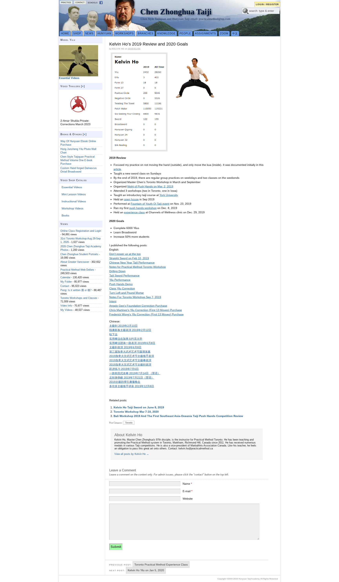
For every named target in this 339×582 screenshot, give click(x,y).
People (185, 33)
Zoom (224, 33)
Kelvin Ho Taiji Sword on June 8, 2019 (139, 407)
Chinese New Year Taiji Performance (132, 262)
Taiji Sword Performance (124, 275)
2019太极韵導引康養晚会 (124, 381)
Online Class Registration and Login (80, 230)
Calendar (65, 277)
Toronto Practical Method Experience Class (161, 564)
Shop (77, 33)
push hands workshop (143, 208)
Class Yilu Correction (122, 288)
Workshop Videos (72, 208)
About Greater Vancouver (74, 261)
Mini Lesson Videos (74, 194)
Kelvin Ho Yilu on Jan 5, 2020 (146, 570)
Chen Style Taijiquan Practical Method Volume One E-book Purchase (77, 160)
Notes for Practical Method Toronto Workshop (137, 266)
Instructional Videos (74, 201)
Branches (145, 33)
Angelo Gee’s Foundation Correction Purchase (138, 305)
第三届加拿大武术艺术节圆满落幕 (129, 351)
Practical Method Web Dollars (77, 269)
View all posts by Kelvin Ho (131, 453)
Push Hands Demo (121, 284)
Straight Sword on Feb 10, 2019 (129, 258)
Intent (112, 301)
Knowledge (166, 33)
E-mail (187, 491)
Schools (93, 3)
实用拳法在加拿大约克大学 (125, 338)
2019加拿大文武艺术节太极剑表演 (130, 364)
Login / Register (267, 4)
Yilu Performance (119, 279)
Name (187, 483)
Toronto (128, 422)
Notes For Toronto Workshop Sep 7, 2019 (135, 297)
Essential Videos (72, 187)
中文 (235, 33)
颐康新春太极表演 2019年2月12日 (130, 330)
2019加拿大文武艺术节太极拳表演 (130, 360)
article (117, 169)
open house (131, 199)
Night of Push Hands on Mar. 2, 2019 (150, 186)
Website (188, 498)
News (89, 33)
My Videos (66, 309)
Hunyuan (104, 33)
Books (65, 215)
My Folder (66, 281)
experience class (134, 212)
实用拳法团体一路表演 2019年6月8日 (132, 343)
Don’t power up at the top (125, 253)
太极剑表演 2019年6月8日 (125, 347)
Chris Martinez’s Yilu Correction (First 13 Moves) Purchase (145, 310)
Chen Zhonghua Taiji (175, 11)
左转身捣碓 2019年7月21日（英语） (131, 377)
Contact (80, 2)
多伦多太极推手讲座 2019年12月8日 (131, 386)
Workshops (124, 33)
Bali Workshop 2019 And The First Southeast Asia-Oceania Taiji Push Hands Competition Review (178, 416)
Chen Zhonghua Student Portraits (79, 254)
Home (65, 33)
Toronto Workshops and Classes (78, 297)
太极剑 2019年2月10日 (123, 325)
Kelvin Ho (118, 49)
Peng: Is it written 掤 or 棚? (75, 290)
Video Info (66, 305)
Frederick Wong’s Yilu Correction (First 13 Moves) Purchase (146, 314)
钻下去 (113, 334)
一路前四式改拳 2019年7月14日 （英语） (134, 373)
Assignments (205, 33)
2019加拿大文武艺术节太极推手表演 (131, 356)
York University (168, 195)
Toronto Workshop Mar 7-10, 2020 (136, 411)
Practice (66, 2)
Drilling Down (117, 271)
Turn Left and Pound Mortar (126, 292)
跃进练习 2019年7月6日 (124, 368)
